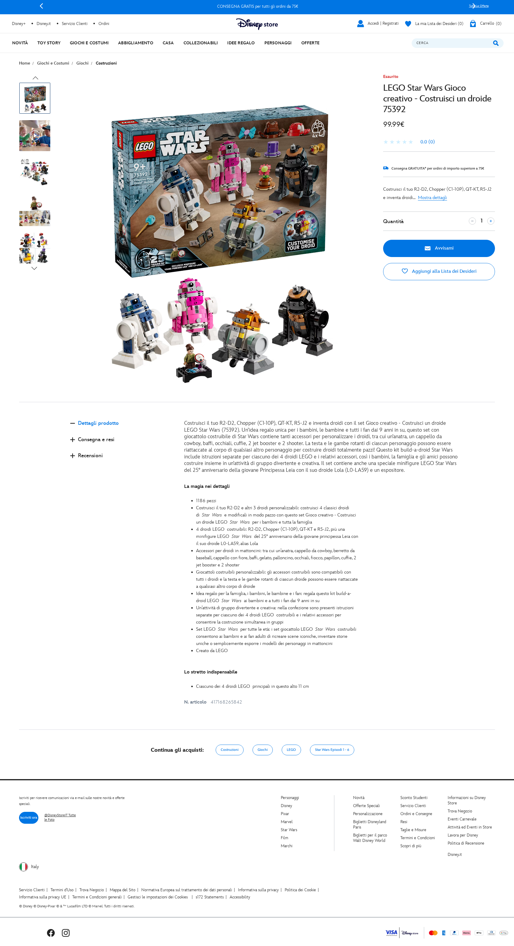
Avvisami (444, 248)
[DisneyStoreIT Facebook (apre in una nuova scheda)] (51, 933)
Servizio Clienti (413, 805)
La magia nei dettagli (207, 486)
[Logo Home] (257, 24)
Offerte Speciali (366, 805)
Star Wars (289, 829)
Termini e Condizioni (417, 837)
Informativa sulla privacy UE (42, 897)
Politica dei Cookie (300, 889)
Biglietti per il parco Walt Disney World (370, 838)
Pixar (285, 813)
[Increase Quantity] (490, 221)
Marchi (286, 845)
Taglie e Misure (413, 829)
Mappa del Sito (122, 889)
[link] (409, 142)
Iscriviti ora (28, 817)
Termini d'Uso (62, 889)
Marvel (287, 821)
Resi (403, 821)
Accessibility (240, 897)
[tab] (122, 428)
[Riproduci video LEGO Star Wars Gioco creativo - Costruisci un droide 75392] (35, 135)
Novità (358, 797)
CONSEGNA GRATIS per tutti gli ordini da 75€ (257, 6)
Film (284, 837)
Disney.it (455, 854)
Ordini (103, 23)
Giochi (263, 750)
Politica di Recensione (466, 843)
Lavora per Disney (463, 835)
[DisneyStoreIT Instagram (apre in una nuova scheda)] (66, 933)
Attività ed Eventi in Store (470, 827)
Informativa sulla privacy (258, 889)
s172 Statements (210, 897)
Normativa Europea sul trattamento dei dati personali (186, 889)
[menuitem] (20, 43)
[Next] (474, 6)
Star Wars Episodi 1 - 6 (332, 750)
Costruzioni (230, 750)
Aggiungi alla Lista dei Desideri (444, 271)
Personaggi (290, 797)
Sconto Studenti (413, 797)
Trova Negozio (460, 811)
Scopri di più (410, 845)
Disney (286, 805)
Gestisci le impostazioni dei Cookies (158, 897)
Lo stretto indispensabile (210, 672)
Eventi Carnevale (462, 819)
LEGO (291, 750)
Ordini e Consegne (416, 813)
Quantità (393, 221)
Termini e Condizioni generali (97, 897)
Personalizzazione (368, 813)
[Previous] (41, 6)
